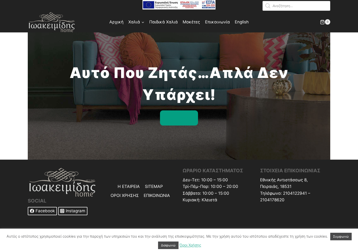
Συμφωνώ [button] (341, 236)
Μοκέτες (191, 21)
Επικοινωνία (217, 21)
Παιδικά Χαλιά (163, 21)
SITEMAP (154, 186)
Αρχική (116, 21)
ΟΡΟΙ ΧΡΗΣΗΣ (125, 195)
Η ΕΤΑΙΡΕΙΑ (129, 186)
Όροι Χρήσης (190, 245)
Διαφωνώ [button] (168, 245)
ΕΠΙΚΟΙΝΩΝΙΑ (157, 195)
